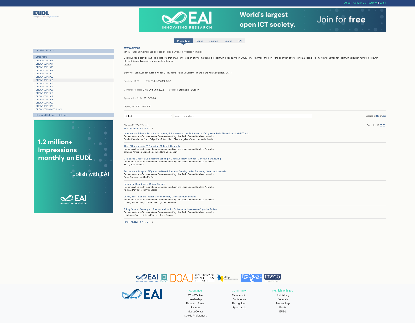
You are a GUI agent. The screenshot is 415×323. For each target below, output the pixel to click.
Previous (134, 128)
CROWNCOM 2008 (44, 67)
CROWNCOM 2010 (44, 74)
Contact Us (359, 2)
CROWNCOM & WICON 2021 (49, 109)
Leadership (195, 299)
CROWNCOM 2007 (44, 64)
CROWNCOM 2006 (44, 61)
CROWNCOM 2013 (44, 83)
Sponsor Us (239, 307)
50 (384, 125)
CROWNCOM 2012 (45, 50)
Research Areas (195, 303)
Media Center (195, 311)
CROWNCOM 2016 (44, 93)
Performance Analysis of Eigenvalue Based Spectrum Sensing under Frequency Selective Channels (175, 171)
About (347, 2)
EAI (240, 41)
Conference (239, 299)
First (126, 128)
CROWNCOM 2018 (44, 99)
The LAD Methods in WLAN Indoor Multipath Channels (152, 146)
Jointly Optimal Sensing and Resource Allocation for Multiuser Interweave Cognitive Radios (170, 209)
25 (381, 125)
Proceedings (283, 303)
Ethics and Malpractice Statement (52, 115)
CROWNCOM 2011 (44, 77)
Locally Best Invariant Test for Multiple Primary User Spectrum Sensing (160, 196)
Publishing (283, 295)
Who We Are (195, 295)
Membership (239, 295)
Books (283, 307)
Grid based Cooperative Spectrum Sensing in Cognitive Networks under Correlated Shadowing (172, 158)
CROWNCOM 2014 (44, 86)
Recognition (239, 303)
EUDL (282, 311)
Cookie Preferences (195, 315)
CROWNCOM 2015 (44, 90)
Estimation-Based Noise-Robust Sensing (144, 184)
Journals (283, 299)
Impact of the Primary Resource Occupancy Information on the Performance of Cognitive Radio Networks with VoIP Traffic (186, 133)
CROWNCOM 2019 (44, 103)
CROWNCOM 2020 (44, 106)
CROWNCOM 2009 (44, 70)
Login (382, 2)
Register (373, 2)
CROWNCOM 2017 (44, 96)
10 (378, 125)
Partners (195, 307)
